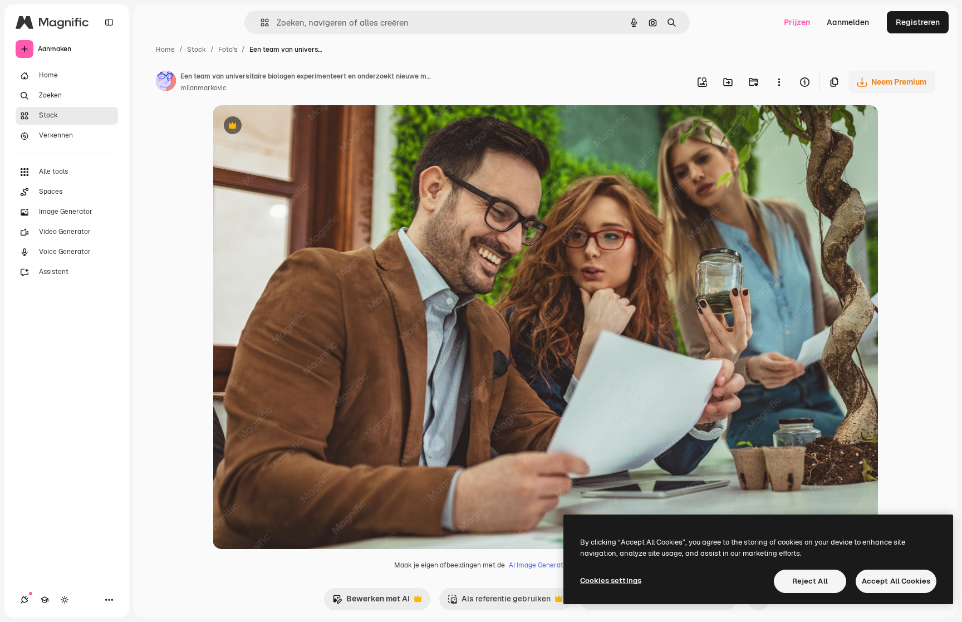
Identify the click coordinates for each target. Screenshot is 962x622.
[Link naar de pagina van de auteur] (166, 82)
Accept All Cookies (896, 581)
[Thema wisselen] (64, 600)
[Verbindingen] (24, 600)
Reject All (810, 581)
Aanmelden (848, 22)
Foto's (227, 49)
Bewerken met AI (371, 602)
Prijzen (797, 22)
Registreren (918, 22)
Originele (285, 126)
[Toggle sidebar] (109, 22)
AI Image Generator (539, 565)
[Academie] (44, 600)
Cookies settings (610, 580)
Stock (196, 49)
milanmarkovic (203, 88)
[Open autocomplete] (260, 22)
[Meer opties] (779, 82)
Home (165, 49)
